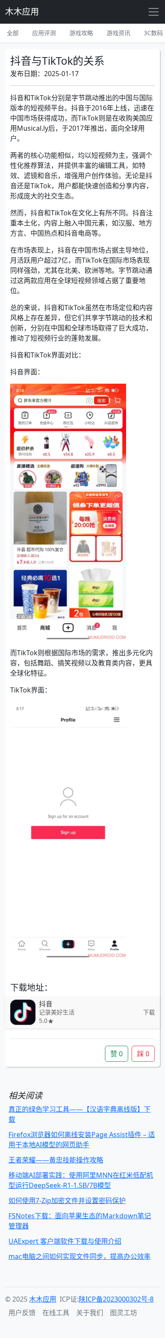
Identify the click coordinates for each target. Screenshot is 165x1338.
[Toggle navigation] (153, 11)
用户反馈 (22, 1312)
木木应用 (22, 11)
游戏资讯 (118, 33)
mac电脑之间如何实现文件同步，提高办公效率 (79, 1256)
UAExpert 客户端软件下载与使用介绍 (64, 1241)
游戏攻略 (81, 33)
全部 (13, 33)
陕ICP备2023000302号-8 (116, 1299)
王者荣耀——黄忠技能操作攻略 (55, 1160)
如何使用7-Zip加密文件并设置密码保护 (67, 1200)
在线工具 (55, 1312)
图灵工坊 (123, 1312)
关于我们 (89, 1312)
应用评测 (44, 33)
